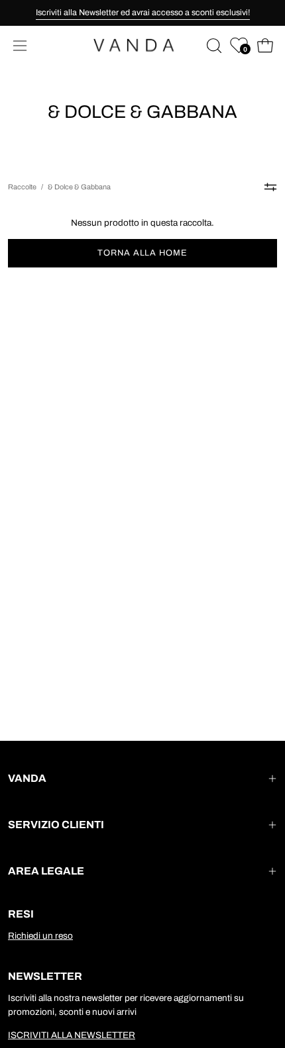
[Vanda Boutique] (142, 45)
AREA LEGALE (46, 871)
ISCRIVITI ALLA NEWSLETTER (71, 1035)
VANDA (27, 778)
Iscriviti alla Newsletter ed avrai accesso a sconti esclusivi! (143, 12)
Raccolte (22, 187)
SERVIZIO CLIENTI (56, 824)
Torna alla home (142, 253)
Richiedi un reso (40, 936)
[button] (212, 45)
